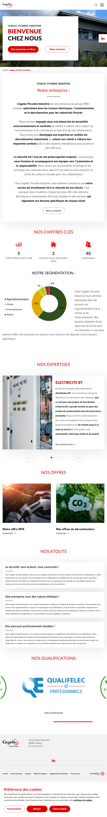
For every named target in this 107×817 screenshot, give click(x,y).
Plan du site (75, 773)
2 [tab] (51, 457)
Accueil (5, 70)
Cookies (28, 773)
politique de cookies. (83, 800)
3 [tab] (55, 457)
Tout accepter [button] (60, 808)
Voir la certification (53, 712)
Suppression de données (59, 773)
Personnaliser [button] (14, 808)
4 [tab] (60, 457)
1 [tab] (47, 457)
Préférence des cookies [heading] (23, 789)
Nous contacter (16, 773)
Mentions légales (40, 773)
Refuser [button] (37, 808)
